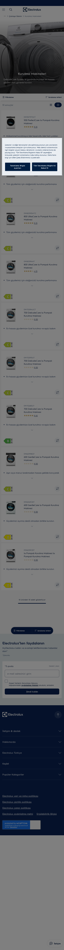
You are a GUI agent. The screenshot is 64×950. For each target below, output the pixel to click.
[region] (32, 157)
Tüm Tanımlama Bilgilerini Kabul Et (45, 166)
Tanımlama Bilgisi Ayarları (17, 166)
